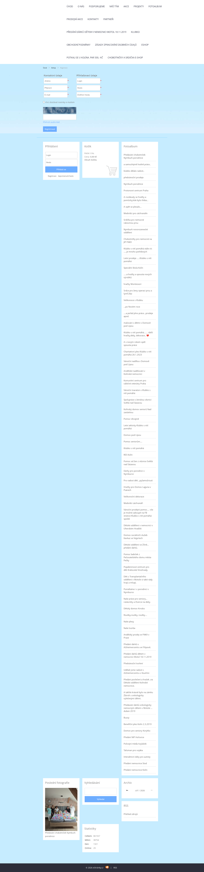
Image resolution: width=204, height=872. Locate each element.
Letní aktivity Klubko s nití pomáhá (136, 427)
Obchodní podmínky (78, 44)
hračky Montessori (132, 284)
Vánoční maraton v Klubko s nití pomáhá (137, 392)
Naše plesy (129, 621)
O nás (81, 6)
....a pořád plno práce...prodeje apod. (138, 315)
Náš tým (114, 6)
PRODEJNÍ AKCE (75, 19)
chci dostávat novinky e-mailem (60, 102)
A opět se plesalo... (133, 206)
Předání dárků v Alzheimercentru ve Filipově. (137, 646)
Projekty (139, 6)
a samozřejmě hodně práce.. (137, 164)
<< (127, 790)
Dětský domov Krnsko (134, 608)
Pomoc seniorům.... (133, 441)
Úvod (70, 6)
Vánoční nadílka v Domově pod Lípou (136, 363)
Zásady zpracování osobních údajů (116, 44)
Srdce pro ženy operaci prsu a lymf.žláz (138, 292)
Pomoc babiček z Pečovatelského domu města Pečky (137, 557)
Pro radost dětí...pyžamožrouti (138, 480)
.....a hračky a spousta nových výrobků (138, 276)
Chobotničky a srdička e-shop (125, 57)
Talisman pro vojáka (133, 750)
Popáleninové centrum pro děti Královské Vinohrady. (136, 568)
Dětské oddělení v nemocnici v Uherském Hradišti (138, 527)
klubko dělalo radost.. (134, 170)
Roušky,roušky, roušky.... (135, 615)
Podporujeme (97, 6)
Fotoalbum (155, 6)
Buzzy (126, 717)
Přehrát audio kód (51, 122)
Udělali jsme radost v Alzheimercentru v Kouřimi (136, 671)
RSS (115, 867)
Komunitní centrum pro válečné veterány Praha (135, 382)
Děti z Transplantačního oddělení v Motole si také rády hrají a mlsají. (138, 579)
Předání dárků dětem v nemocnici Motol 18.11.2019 (96, 32)
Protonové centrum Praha (136, 190)
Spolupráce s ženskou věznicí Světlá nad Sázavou (137, 401)
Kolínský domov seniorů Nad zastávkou (137, 411)
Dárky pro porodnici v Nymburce (134, 472)
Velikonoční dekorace (134, 496)
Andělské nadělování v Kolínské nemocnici (134, 372)
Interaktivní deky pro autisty (137, 756)
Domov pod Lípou (132, 435)
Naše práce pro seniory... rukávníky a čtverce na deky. (137, 600)
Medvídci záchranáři (133, 503)
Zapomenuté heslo (66, 176)
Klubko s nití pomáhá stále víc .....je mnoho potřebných (138, 250)
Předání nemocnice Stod (135, 763)
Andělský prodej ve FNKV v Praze (136, 636)
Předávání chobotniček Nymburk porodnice (134, 156)
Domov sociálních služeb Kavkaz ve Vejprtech (135, 536)
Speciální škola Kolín (133, 267)
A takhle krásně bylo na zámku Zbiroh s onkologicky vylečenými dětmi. (138, 695)
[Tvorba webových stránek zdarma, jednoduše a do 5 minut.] (107, 867)
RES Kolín (128, 454)
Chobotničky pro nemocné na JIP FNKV (138, 240)
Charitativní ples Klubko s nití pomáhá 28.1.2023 (137, 353)
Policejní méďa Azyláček (135, 743)
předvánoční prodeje (133, 177)
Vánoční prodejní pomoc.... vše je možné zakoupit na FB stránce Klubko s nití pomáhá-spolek (138, 514)
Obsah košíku (90, 159)
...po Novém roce (132, 306)
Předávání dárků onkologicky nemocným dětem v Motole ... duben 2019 (138, 708)
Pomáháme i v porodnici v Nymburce (136, 591)
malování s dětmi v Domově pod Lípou (137, 324)
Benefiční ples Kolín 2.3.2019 (138, 724)
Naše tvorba (129, 628)
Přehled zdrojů (131, 814)
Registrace (52, 176)
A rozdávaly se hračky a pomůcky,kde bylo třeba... (136, 198)
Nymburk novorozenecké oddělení (136, 231)
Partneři (108, 19)
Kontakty (93, 19)
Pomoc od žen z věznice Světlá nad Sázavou (138, 463)
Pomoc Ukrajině (131, 418)
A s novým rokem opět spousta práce (134, 343)
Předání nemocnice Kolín (135, 769)
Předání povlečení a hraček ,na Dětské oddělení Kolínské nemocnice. (138, 682)
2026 (142, 790)
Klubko (135, 32)
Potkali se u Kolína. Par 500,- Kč (85, 57)
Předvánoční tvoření (133, 663)
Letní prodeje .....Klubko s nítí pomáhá (137, 260)
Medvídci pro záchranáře (135, 213)
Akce (126, 6)
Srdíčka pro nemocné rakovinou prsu (134, 221)
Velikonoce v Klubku (133, 300)
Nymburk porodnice (133, 184)
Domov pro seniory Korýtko (137, 730)
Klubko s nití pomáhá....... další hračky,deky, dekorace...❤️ (138, 334)
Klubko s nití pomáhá (134, 448)
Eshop (145, 44)
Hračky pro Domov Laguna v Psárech (137, 488)
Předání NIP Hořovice (134, 737)
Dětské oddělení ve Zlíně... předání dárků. (136, 546)
